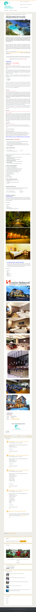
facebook (7, 598)
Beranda (21, 1)
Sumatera (6, 10)
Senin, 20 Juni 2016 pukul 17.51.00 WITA (22, 490)
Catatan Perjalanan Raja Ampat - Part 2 (14, 52)
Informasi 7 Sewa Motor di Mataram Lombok (15, 585)
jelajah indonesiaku (12, 441)
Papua (21, 7)
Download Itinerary (13, 10)
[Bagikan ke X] (7, 431)
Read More (18, 562)
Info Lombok (29, 4)
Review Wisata (23, 4)
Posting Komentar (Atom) (11, 533)
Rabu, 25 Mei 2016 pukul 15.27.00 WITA (22, 455)
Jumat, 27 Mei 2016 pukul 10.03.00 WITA (22, 470)
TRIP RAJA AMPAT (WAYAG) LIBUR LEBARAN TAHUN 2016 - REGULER (15, 17)
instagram (7, 601)
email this (8, 432)
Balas (10, 452)
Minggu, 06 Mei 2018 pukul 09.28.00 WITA (19, 511)
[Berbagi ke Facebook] (8, 431)
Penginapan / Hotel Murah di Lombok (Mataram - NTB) (16, 573)
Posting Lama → (29, 436)
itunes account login (22, 515)
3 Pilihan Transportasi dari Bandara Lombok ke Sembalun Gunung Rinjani (18, 581)
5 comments (23, 14)
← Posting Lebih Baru (7, 436)
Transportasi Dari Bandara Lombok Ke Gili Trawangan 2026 (17, 577)
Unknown (10, 511)
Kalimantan (25, 7)
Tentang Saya (26, 1)
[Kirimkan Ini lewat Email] (6, 431)
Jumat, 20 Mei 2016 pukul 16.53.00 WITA (22, 441)
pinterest (7, 603)
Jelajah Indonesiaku (21, 609)
